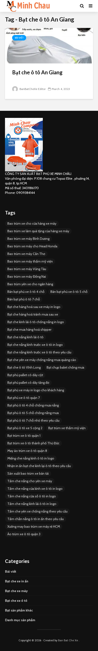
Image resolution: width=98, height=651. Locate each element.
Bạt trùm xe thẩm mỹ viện (67, 428)
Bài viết (19, 37)
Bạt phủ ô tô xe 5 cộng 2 (24, 428)
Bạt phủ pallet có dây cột (25, 375)
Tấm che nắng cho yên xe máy (29, 481)
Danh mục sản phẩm (20, 620)
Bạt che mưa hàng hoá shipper (29, 329)
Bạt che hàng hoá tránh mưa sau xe (32, 314)
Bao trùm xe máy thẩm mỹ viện (30, 261)
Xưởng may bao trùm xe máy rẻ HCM (33, 526)
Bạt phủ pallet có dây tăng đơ (28, 382)
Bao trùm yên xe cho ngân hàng (30, 284)
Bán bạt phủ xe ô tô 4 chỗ (25, 292)
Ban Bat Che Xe (68, 640)
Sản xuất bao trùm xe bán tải (28, 473)
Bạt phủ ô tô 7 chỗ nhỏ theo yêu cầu (33, 420)
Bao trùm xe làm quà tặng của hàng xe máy (38, 231)
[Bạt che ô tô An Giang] (49, 45)
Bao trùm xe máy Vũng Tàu (26, 269)
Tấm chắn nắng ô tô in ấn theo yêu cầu (35, 519)
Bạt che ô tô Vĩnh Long (24, 367)
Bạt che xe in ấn (16, 581)
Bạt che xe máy (16, 591)
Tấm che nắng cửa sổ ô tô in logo (31, 496)
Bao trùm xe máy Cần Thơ (26, 254)
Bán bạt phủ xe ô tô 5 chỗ (69, 292)
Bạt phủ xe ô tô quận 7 (23, 398)
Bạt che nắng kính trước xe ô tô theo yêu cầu (39, 352)
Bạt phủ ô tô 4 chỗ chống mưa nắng (33, 405)
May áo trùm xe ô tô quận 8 (27, 451)
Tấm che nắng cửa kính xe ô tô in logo (35, 488)
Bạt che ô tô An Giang (37, 72)
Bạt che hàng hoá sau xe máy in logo (33, 307)
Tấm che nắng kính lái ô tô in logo (31, 504)
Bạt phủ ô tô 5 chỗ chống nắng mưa (33, 413)
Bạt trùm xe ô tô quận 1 (23, 435)
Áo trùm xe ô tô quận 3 (23, 534)
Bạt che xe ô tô (16, 600)
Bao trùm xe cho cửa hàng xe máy (31, 223)
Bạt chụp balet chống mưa (65, 367)
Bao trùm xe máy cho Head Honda (32, 246)
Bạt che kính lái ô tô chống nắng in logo (35, 322)
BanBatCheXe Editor (32, 89)
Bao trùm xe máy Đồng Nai (26, 276)
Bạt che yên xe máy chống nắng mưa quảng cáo (41, 360)
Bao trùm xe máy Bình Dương (28, 238)
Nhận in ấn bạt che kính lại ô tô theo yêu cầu (39, 466)
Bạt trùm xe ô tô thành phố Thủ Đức (33, 443)
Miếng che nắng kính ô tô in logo (30, 458)
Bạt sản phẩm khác (19, 610)
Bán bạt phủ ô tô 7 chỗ (23, 299)
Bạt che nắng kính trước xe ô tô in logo (35, 345)
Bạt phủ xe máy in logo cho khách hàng (35, 390)
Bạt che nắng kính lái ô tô (25, 337)
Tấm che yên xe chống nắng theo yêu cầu (37, 511)
